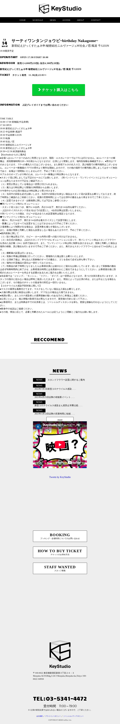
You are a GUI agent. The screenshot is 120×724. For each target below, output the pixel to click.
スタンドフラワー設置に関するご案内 (66, 380)
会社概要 (39, 716)
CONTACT (95, 20)
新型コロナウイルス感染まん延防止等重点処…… (59, 405)
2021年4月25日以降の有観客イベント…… (55, 397)
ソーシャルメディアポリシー (73, 716)
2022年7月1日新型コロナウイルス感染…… (55, 389)
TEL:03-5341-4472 (60, 698)
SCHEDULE (37, 20)
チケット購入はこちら (60, 90)
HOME (23, 20)
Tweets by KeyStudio (60, 477)
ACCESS (66, 20)
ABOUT (80, 20)
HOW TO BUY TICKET (60, 552)
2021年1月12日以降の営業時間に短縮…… (55, 414)
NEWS (53, 20)
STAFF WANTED (60, 568)
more (60, 419)
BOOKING (60, 536)
